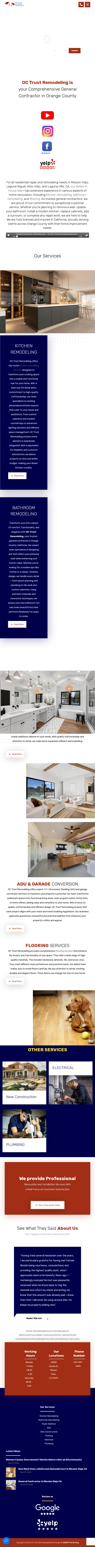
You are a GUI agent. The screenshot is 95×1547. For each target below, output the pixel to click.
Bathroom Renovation (70, 1339)
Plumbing (49, 1443)
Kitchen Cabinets (62, 1335)
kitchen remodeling (59, 195)
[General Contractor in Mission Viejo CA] (11, 1485)
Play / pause (8, 235)
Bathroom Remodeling (53, 1331)
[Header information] (81, 4)
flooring (35, 199)
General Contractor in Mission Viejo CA (40, 1481)
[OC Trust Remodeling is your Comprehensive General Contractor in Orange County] (14, 4)
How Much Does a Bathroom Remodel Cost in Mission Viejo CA (52, 1469)
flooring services (64, 951)
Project (51, 46)
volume (86, 235)
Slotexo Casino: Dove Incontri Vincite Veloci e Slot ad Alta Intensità (44, 1459)
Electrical (49, 1439)
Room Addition (49, 1424)
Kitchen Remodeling (34, 1331)
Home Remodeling (35, 1339)
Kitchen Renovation (51, 1339)
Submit (74, 51)
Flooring (34, 1335)
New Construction (46, 1335)
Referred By (62, 44)
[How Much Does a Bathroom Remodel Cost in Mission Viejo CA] (11, 1472)
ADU (46, 889)
